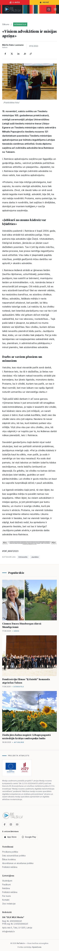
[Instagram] (11, 824)
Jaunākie (35, 557)
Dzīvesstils (20, 24)
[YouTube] (17, 824)
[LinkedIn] (18, 54)
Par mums (6, 896)
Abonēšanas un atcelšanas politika (17, 863)
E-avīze (16, 2)
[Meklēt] (48, 9)
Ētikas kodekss (9, 859)
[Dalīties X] (12, 54)
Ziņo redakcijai (9, 903)
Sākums (5, 24)
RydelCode (36, 947)
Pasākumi (6, 884)
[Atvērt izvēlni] (55, 9)
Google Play (30, 837)
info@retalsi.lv (8, 931)
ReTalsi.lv (21, 943)
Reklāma (6, 888)
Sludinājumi (7, 881)
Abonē (46, 2)
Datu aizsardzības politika (14, 855)
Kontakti (5, 900)
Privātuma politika (10, 852)
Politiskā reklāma (9, 867)
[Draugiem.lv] (25, 54)
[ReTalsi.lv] (12, 9)
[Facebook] (5, 54)
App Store (11, 837)
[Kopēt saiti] (31, 54)
